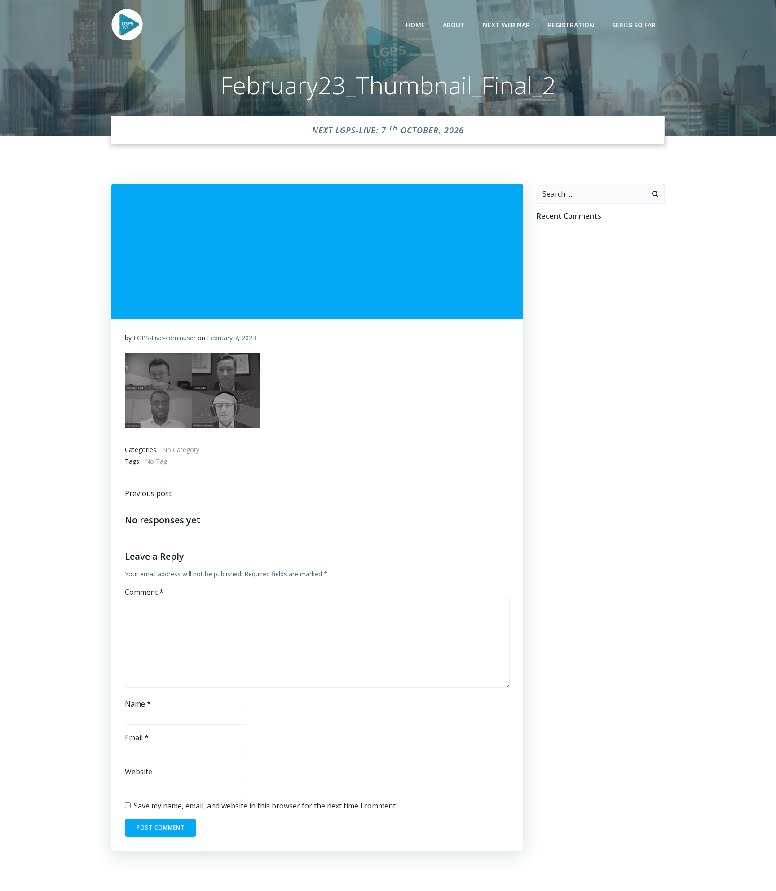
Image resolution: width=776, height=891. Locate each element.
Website (138, 772)
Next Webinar (506, 25)
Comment (144, 592)
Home (415, 25)
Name (138, 704)
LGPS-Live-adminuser (164, 338)
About (454, 25)
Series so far (634, 25)
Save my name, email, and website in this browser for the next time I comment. (265, 806)
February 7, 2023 (231, 338)
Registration (571, 25)
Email (137, 737)
